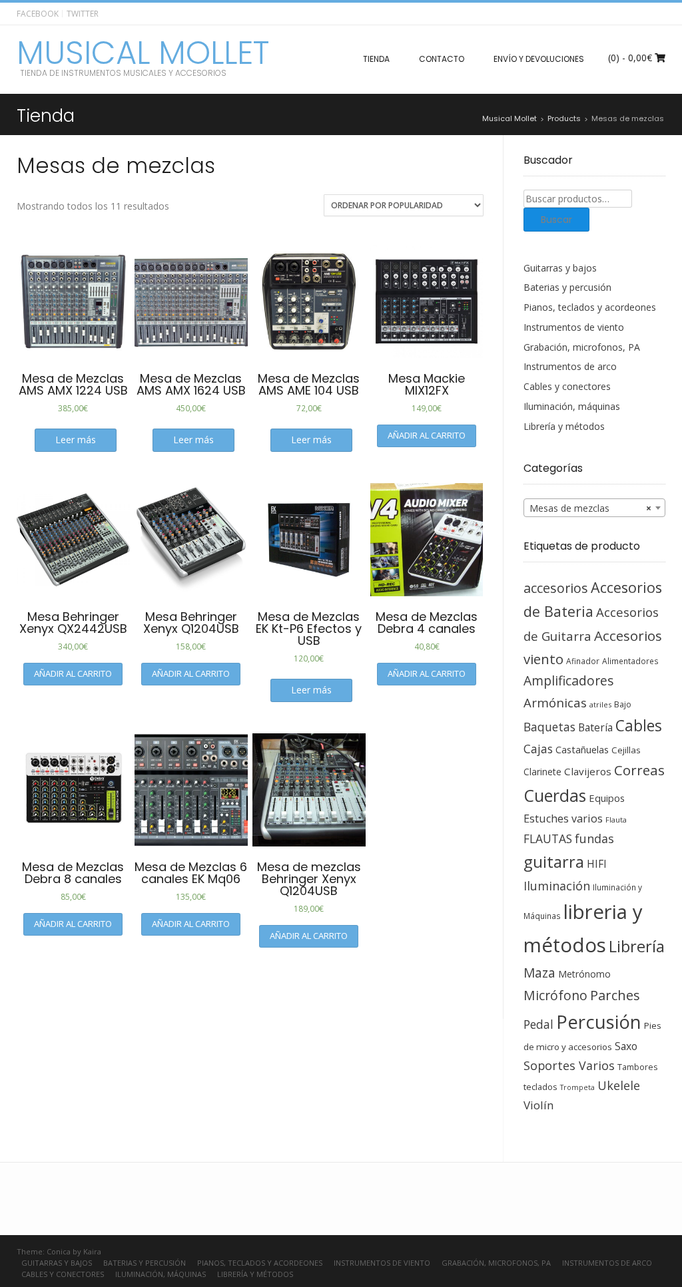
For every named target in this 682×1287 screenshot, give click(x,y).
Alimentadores (630, 660)
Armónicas (555, 702)
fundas (594, 838)
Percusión (598, 1022)
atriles (600, 704)
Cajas (538, 749)
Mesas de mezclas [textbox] (590, 508)
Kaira (92, 1251)
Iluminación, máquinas (571, 406)
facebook (38, 13)
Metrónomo (584, 974)
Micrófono (555, 995)
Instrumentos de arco (570, 366)
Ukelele (618, 1085)
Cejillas (626, 750)
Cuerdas (554, 796)
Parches (615, 995)
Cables (638, 725)
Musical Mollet (143, 53)
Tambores (637, 1067)
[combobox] (594, 507)
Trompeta (577, 1087)
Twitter (83, 13)
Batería (595, 727)
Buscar (556, 219)
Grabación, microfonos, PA (581, 347)
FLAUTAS (547, 838)
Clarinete (542, 771)
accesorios (555, 588)
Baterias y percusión (567, 287)
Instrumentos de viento (573, 327)
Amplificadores (568, 680)
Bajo (622, 704)
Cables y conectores (567, 386)
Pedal (538, 1024)
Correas (639, 770)
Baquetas (549, 727)
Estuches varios (563, 818)
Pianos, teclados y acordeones (589, 307)
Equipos (607, 798)
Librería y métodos (564, 426)
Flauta (616, 820)
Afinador (582, 660)
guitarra (553, 861)
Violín (538, 1105)
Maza (539, 973)
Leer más (75, 439)
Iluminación (556, 886)
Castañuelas (582, 749)
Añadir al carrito (427, 435)
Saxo (626, 1046)
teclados (540, 1087)
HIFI (597, 863)
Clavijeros (587, 771)
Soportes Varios (569, 1065)
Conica (59, 1251)
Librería (637, 946)
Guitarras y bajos (560, 268)
